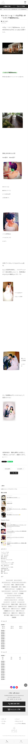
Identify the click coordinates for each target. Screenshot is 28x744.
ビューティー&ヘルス (5, 559)
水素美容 (23, 608)
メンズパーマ (7, 602)
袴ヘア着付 (6, 615)
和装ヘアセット (22, 604)
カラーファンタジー (6, 591)
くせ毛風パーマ (19, 589)
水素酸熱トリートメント (9, 610)
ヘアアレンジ (19, 597)
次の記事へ (20, 468)
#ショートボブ (9, 580)
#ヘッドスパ (7, 584)
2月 (11, 628)
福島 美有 (3, 556)
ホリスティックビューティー (11, 600)
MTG (20, 586)
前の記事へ (8, 468)
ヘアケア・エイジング (6, 567)
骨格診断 (14, 617)
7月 (11, 626)
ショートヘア (15, 591)
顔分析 (22, 615)
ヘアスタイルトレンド (6, 564)
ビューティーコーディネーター (14, 595)
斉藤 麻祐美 (3, 568)
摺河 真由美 (4, 565)
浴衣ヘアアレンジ (20, 610)
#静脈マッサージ (6, 586)
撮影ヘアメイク (6, 608)
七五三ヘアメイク (6, 604)
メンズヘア (13, 602)
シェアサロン (4, 553)
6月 (20, 626)
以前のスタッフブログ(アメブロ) (9, 489)
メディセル (21, 600)
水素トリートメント (15, 608)
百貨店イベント (6, 613)
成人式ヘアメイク (22, 606)
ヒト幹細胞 (20, 593)
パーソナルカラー (8, 593)
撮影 (2, 571)
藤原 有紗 (3, 558)
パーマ (15, 593)
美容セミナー (22, 613)
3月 (2, 628)
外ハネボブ (4, 606)
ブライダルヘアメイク (10, 597)
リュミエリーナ (21, 602)
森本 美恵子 (5, 21)
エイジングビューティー (6, 562)
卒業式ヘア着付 (14, 604)
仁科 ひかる (4, 555)
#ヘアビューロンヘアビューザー (19, 582)
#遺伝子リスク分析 (19, 584)
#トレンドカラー (18, 580)
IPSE (2, 561)
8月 (2, 626)
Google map (20, 695)
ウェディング (4, 552)
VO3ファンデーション (10, 589)
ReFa (24, 586)
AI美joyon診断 (14, 586)
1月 (20, 628)
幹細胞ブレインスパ (12, 606)
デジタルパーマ (22, 591)
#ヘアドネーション (6, 582)
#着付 (12, 584)
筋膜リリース (14, 613)
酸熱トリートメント (15, 615)
